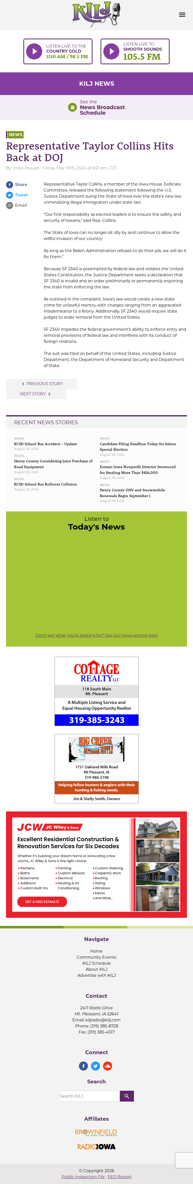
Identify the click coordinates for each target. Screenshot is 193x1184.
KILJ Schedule (96, 963)
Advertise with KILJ (96, 975)
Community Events (96, 957)
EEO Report (120, 1176)
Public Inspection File (83, 1176)
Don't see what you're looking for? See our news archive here (96, 635)
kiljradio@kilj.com (103, 1020)
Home (96, 951)
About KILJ (97, 969)
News (15, 134)
